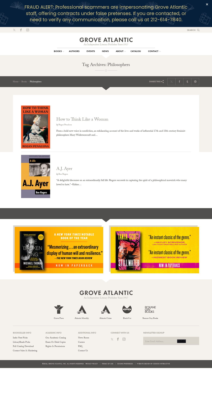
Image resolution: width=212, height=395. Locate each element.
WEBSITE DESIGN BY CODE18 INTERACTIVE (153, 364)
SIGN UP (181, 341)
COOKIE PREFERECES (125, 364)
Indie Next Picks (20, 338)
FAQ (80, 346)
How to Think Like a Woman (82, 120)
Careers (81, 342)
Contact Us (83, 351)
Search (191, 30)
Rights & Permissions (55, 346)
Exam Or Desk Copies (55, 342)
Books (24, 82)
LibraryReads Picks (21, 342)
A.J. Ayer (64, 169)
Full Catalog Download (23, 346)
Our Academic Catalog (55, 338)
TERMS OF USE (107, 364)
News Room (83, 338)
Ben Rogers (63, 174)
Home (15, 82)
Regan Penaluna (65, 125)
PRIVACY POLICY (92, 364)
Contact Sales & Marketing (25, 351)
